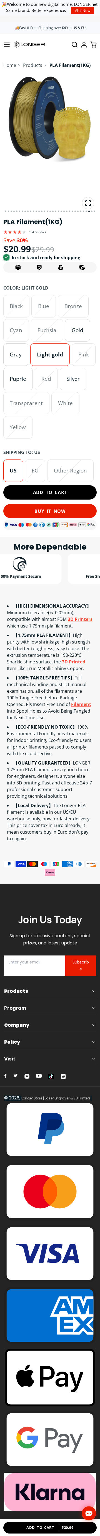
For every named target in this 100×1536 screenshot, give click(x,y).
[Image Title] (5, 1076)
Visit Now (82, 10)
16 (47, 211)
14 (41, 211)
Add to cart (50, 492)
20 (58, 211)
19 (55, 211)
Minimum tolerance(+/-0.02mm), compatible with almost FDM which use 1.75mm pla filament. (49, 616)
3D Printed (73, 662)
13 (39, 211)
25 (72, 211)
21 (61, 211)
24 (69, 211)
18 (53, 211)
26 (75, 211)
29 (83, 211)
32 (91, 211)
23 (67, 211)
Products (32, 65)
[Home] (29, 44)
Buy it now (50, 511)
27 (78, 211)
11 (33, 211)
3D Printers (80, 619)
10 (30, 211)
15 (44, 211)
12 (36, 211)
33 (94, 211)
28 (80, 211)
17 (50, 211)
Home (9, 65)
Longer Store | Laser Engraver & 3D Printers (56, 1098)
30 (86, 211)
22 (64, 211)
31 (89, 211)
